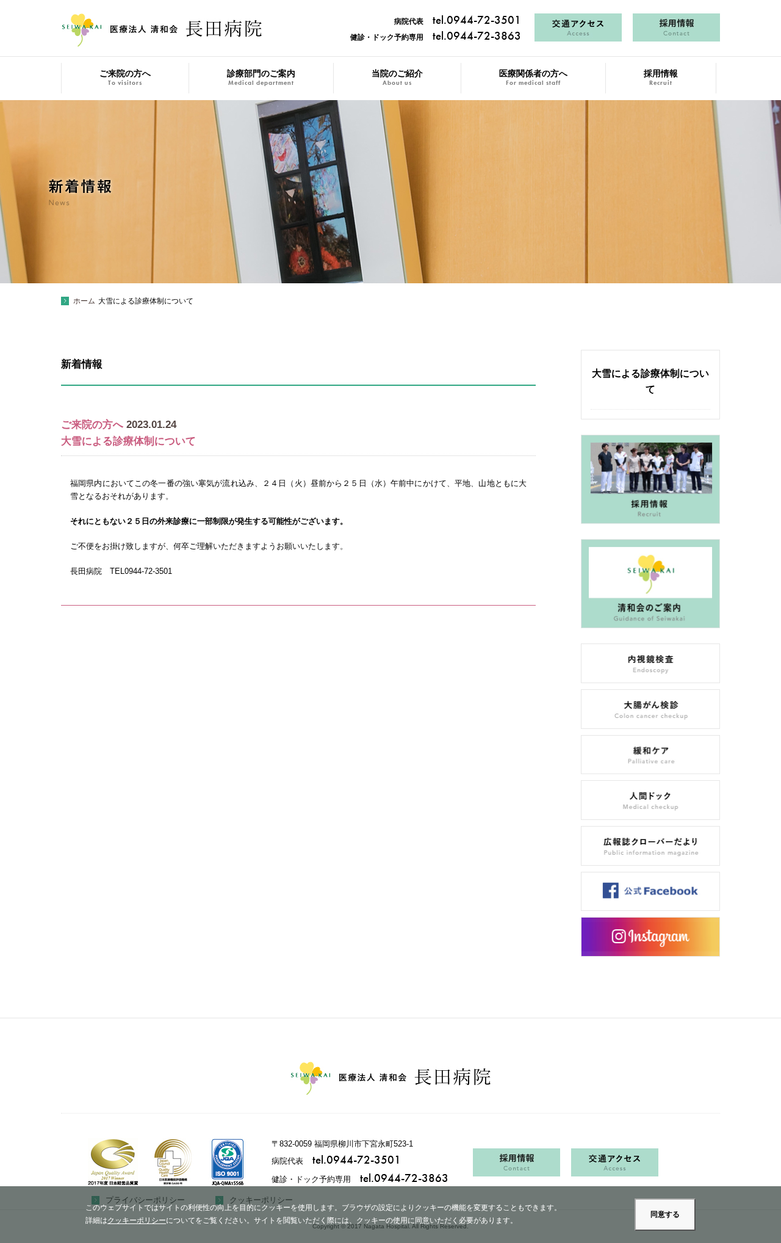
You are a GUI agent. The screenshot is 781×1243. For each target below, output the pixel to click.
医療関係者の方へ (533, 78)
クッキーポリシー (136, 1220)
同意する (665, 1214)
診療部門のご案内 (261, 78)
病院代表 (457, 21)
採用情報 (661, 78)
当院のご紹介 (397, 78)
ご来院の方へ (125, 78)
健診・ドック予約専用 (435, 37)
